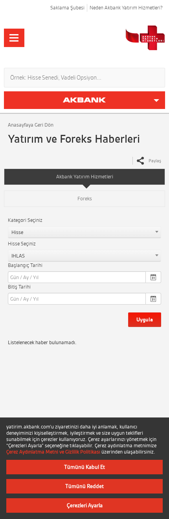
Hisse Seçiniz (22, 244)
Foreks (84, 198)
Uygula (144, 319)
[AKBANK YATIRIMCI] (116, 37)
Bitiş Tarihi (19, 287)
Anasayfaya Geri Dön (30, 125)
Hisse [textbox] (17, 232)
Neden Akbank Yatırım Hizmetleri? (126, 8)
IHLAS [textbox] (18, 256)
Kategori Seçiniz (25, 220)
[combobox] (84, 232)
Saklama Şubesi (67, 8)
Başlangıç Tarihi (25, 265)
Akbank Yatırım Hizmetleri (84, 177)
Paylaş (155, 160)
